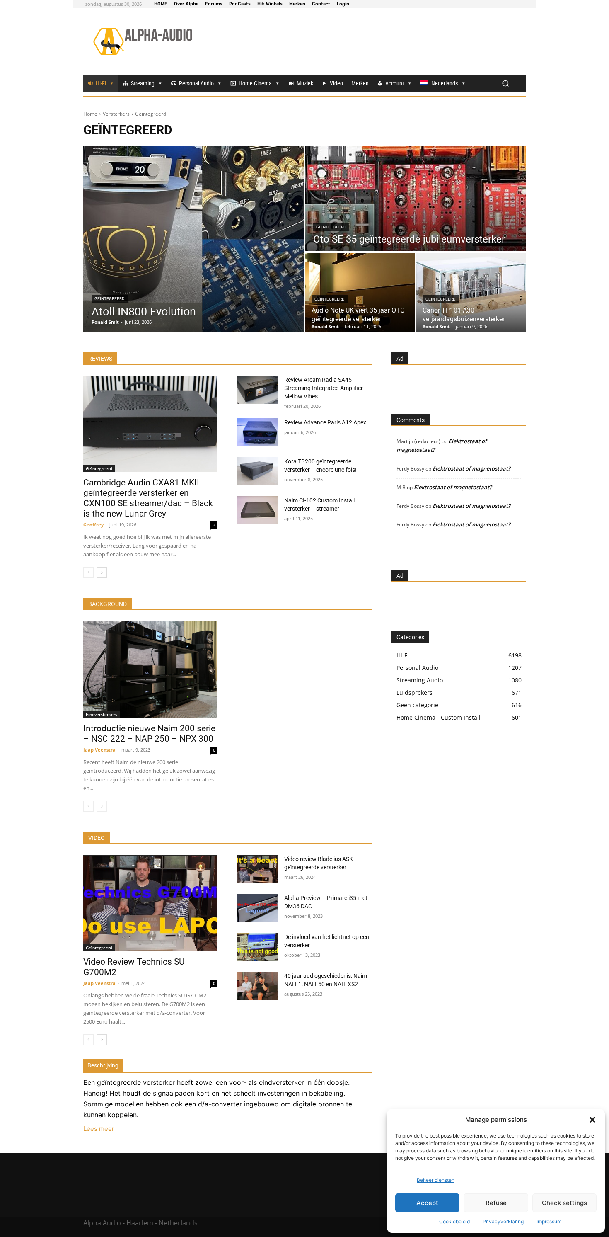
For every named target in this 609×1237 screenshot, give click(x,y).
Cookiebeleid (454, 1221)
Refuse (496, 1203)
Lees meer (98, 1129)
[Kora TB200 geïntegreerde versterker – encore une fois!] (257, 471)
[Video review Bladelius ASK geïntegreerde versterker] (257, 869)
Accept (427, 1203)
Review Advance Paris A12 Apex (325, 422)
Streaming (143, 83)
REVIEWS (100, 358)
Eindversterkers (101, 714)
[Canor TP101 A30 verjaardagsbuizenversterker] (471, 292)
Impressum (548, 1221)
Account (394, 83)
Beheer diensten (435, 1180)
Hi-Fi (101, 83)
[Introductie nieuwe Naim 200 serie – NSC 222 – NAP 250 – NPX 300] (150, 669)
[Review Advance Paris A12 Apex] (257, 432)
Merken (360, 83)
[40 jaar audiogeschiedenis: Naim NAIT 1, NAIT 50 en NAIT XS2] (257, 986)
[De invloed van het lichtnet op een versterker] (257, 947)
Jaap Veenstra (99, 750)
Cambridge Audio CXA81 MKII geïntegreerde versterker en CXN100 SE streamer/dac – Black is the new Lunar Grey (148, 498)
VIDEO (96, 837)
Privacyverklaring (503, 1221)
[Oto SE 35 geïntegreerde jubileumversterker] (415, 198)
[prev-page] (88, 572)
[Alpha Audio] (142, 41)
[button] (592, 1120)
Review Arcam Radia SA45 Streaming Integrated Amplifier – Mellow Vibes (326, 388)
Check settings (564, 1203)
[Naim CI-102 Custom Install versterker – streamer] (257, 510)
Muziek (305, 83)
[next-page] (102, 572)
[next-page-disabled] (102, 806)
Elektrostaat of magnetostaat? (471, 468)
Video (336, 83)
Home (90, 113)
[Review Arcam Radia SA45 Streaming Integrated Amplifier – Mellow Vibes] (257, 390)
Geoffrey (93, 524)
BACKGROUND (107, 604)
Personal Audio (196, 83)
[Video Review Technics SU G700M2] (150, 903)
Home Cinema (255, 83)
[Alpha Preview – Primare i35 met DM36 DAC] (257, 908)
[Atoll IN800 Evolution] (193, 239)
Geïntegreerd (109, 298)
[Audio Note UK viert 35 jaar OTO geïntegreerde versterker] (360, 292)
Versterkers (116, 113)
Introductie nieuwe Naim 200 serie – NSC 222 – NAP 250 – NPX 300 (149, 733)
